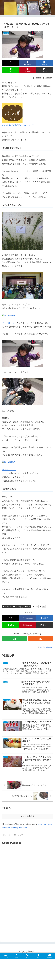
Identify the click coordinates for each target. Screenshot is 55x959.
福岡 (28, 607)
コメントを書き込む (27, 816)
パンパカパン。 (9, 469)
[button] (44, 70)
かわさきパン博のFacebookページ (18, 125)
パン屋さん (19, 607)
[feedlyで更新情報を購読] (14, 638)
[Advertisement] (23, 870)
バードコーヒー (9, 323)
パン (36, 607)
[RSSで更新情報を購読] (40, 638)
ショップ (8, 607)
